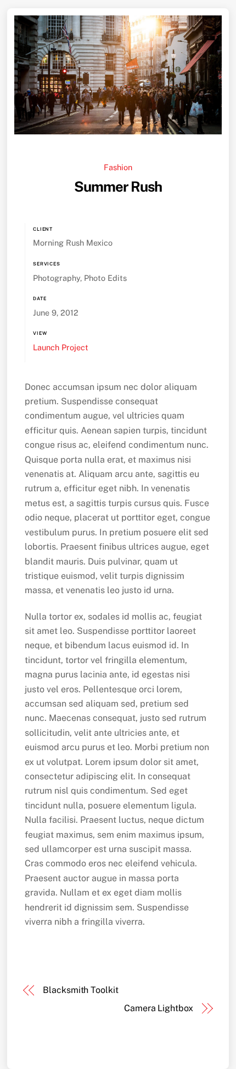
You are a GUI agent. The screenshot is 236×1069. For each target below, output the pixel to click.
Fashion (118, 167)
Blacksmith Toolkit (81, 990)
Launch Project (60, 347)
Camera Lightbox (158, 1008)
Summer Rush (118, 186)
